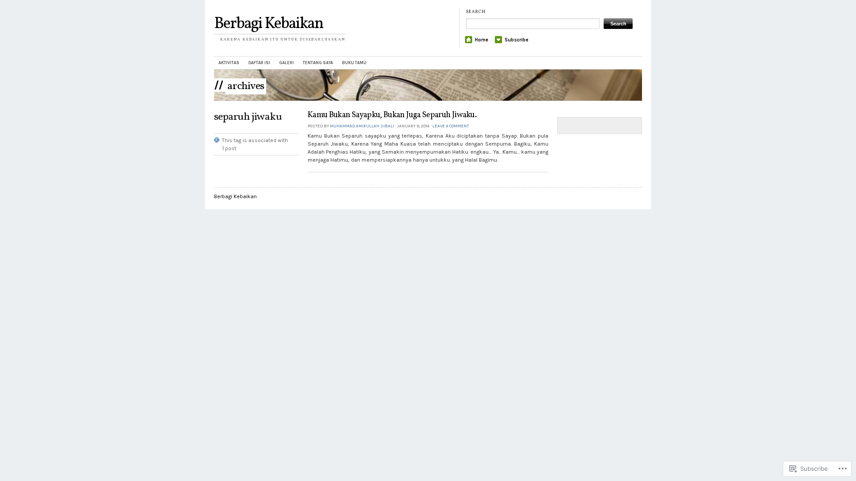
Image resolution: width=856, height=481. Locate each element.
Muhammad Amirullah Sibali (362, 125)
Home (481, 40)
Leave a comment (450, 125)
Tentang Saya (318, 62)
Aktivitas (228, 62)
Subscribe (516, 40)
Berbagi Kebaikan (268, 24)
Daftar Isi (259, 62)
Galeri (286, 62)
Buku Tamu (354, 62)
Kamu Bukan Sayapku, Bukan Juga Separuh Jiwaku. (392, 115)
